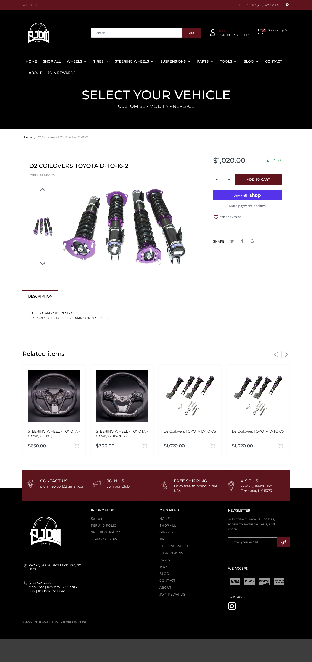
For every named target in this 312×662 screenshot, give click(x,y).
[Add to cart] (76, 446)
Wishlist (29, 5)
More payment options (247, 206)
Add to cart (258, 179)
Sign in (223, 35)
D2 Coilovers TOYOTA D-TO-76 (190, 431)
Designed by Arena (73, 621)
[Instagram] (232, 606)
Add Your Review (42, 175)
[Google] (252, 241)
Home (27, 137)
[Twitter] (232, 241)
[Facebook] (242, 241)
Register (241, 35)
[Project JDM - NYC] (38, 33)
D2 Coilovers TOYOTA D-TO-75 (258, 431)
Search (192, 32)
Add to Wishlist (230, 217)
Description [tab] (40, 296)
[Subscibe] (283, 542)
